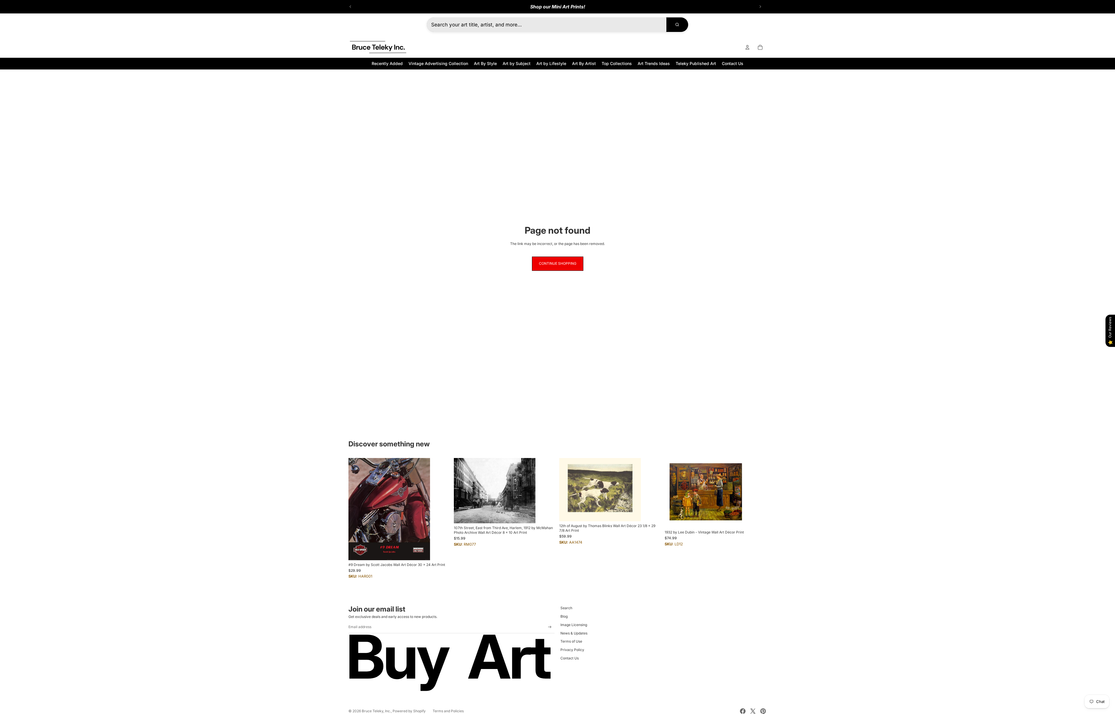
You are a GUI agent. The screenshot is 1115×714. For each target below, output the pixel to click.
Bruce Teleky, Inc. (376, 711)
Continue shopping (557, 263)
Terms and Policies (448, 711)
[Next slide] (760, 6)
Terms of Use (571, 641)
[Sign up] (550, 627)
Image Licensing (573, 625)
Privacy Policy (572, 650)
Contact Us (569, 658)
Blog (564, 616)
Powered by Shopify (409, 711)
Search (566, 608)
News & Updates (573, 633)
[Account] (747, 47)
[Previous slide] (350, 6)
